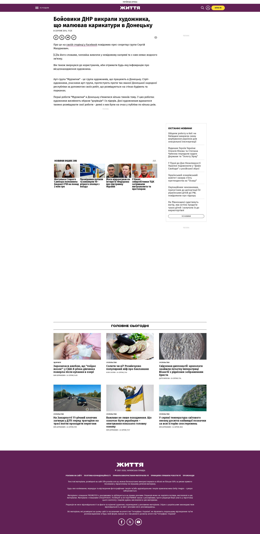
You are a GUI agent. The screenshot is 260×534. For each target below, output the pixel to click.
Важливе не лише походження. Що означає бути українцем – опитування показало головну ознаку (129, 422)
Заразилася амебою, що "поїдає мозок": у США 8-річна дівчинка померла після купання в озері (74, 369)
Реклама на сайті (74, 476)
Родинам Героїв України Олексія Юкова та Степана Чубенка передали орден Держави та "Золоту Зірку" (183, 152)
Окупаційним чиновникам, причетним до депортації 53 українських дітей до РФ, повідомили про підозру (184, 191)
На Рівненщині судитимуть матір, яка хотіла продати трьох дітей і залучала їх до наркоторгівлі (183, 206)
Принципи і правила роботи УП (166, 476)
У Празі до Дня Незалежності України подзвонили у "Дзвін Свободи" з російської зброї (184, 166)
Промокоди (188, 476)
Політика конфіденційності (97, 476)
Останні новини (180, 128)
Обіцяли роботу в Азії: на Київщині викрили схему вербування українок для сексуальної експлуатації (182, 137)
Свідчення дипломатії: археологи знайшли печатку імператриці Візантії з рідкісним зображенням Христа (181, 370)
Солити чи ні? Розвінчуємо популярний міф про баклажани (127, 367)
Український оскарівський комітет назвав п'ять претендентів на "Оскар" (183, 178)
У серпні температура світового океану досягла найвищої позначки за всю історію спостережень (182, 420)
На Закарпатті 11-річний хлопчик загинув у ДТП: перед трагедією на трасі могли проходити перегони (76, 420)
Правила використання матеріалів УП (131, 476)
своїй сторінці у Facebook (81, 44)
